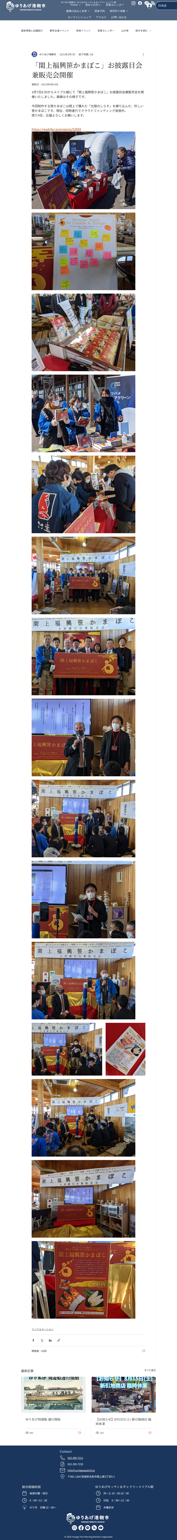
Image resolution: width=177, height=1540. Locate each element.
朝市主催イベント (59, 30)
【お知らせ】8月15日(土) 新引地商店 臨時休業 (123, 1421)
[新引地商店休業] (124, 1395)
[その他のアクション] (143, 54)
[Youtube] (100, 1527)
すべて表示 (150, 1370)
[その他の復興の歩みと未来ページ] (89, 11)
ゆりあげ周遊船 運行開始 (42, 1419)
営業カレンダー (105, 30)
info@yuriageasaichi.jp (81, 1470)
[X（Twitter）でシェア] (41, 1340)
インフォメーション (42, 1329)
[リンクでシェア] (58, 1340)
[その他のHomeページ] (80, 5)
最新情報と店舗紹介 (32, 30)
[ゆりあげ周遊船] (53, 1395)
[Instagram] (74, 1527)
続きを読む (142, 30)
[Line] (146, 3)
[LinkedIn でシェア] (50, 1340)
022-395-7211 (75, 1458)
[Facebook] (140, 3)
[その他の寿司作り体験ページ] (127, 11)
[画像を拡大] (83, 170)
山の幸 (125, 30)
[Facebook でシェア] (33, 1340)
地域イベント (83, 30)
